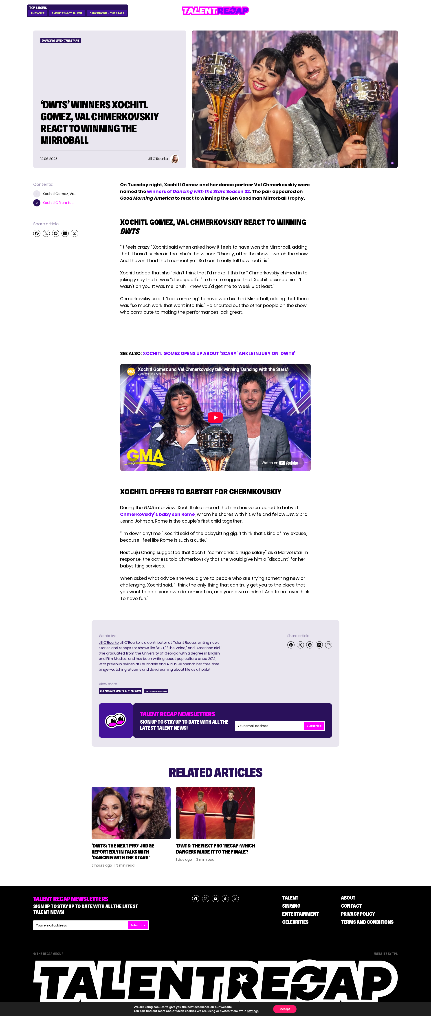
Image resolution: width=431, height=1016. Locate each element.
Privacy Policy (358, 914)
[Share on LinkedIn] (65, 233)
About (348, 898)
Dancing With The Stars (107, 13)
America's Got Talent (67, 13)
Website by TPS (386, 954)
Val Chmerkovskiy (156, 691)
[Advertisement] (215, 333)
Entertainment (300, 914)
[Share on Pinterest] (55, 233)
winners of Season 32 (198, 191)
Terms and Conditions (367, 922)
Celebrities (295, 922)
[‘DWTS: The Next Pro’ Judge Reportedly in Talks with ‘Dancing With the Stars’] (131, 813)
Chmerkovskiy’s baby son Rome (157, 514)
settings (253, 1011)
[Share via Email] (74, 233)
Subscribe (314, 726)
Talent (290, 898)
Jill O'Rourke (109, 642)
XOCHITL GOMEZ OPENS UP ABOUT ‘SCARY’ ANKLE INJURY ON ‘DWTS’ (219, 353)
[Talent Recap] (215, 10)
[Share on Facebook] (36, 233)
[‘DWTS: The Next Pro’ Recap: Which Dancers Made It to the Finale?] (215, 813)
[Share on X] (46, 233)
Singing (291, 906)
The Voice (37, 13)
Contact (351, 906)
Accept (285, 1009)
